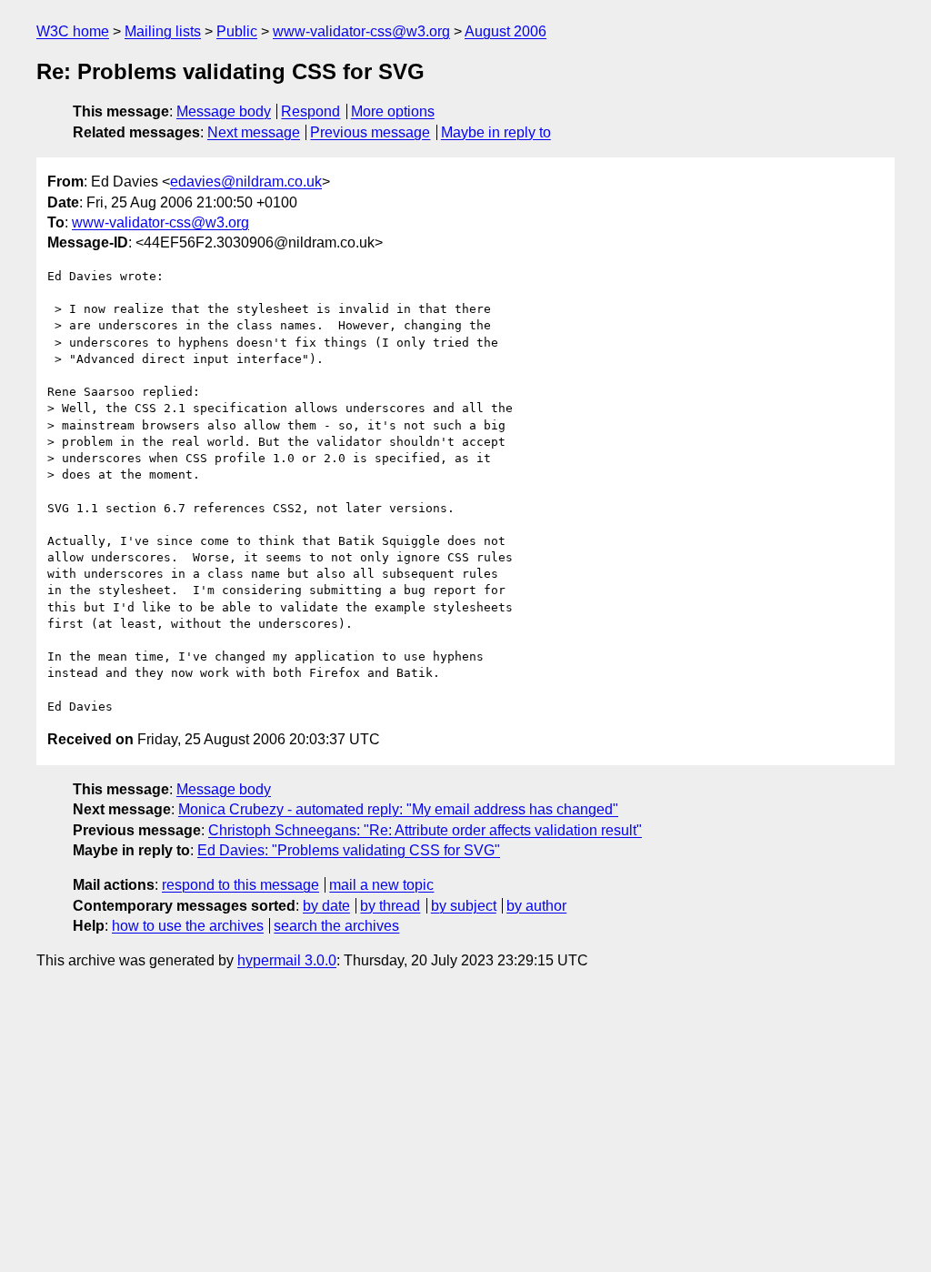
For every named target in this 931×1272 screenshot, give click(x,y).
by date (326, 906)
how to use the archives (188, 926)
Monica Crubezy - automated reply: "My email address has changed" (398, 809)
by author (536, 906)
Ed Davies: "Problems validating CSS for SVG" (348, 850)
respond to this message (240, 885)
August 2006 (505, 31)
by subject (463, 906)
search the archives (336, 926)
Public (236, 31)
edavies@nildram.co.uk (246, 181)
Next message (253, 132)
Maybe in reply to (496, 132)
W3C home (72, 31)
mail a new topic (381, 885)
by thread (390, 906)
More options (393, 111)
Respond (310, 111)
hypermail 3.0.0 (286, 960)
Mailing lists (163, 31)
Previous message (370, 132)
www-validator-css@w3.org (361, 31)
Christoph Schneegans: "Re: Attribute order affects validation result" (425, 830)
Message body (223, 111)
